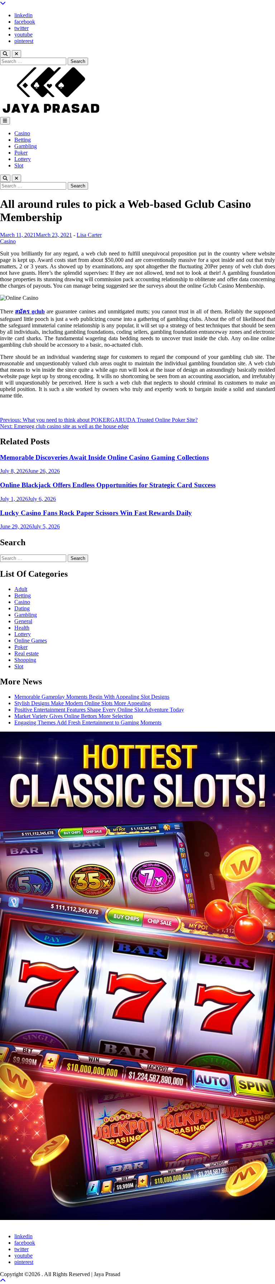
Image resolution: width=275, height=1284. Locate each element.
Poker (21, 153)
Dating (22, 608)
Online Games (30, 641)
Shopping (25, 660)
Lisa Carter (89, 235)
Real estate (26, 653)
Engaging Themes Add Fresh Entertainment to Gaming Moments (87, 722)
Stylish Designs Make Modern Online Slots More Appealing (82, 703)
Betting (22, 140)
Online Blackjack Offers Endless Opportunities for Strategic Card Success (108, 485)
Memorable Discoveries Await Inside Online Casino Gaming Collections (104, 457)
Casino (22, 133)
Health (21, 628)
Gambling (25, 146)
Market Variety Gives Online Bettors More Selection (73, 716)
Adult (20, 589)
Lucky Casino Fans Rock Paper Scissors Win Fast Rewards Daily (96, 513)
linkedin (23, 15)
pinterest (23, 41)
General (23, 621)
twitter (21, 28)
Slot (18, 165)
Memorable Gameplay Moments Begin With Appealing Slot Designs (91, 697)
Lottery (22, 159)
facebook (24, 22)
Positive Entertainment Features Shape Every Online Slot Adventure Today (99, 710)
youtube (23, 34)
